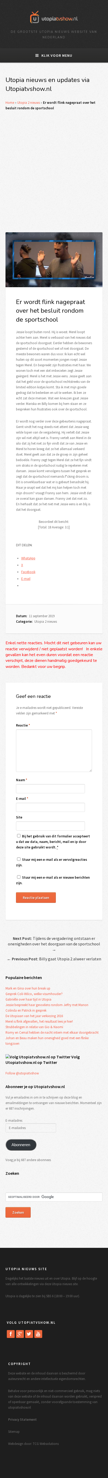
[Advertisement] (54, 171)
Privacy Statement (22, 1419)
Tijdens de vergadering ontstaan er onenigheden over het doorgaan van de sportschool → (54, 944)
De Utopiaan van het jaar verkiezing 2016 (34, 1016)
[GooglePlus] (20, 1334)
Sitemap (14, 1431)
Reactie (23, 725)
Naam (21, 780)
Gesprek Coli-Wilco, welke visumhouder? (34, 994)
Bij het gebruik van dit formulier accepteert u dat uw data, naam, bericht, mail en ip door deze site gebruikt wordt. (53, 841)
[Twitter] (29, 1334)
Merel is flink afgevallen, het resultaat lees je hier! (39, 1021)
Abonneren (21, 1145)
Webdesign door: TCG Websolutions (33, 1443)
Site (19, 817)
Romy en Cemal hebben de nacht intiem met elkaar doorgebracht (52, 1032)
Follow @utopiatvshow (22, 1073)
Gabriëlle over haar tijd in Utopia (28, 999)
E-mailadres (14, 1120)
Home (10, 102)
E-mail (22, 798)
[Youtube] (38, 1334)
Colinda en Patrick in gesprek (26, 1010)
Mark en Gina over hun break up (28, 988)
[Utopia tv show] (54, 25)
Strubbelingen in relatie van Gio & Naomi (34, 1027)
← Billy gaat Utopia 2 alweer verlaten (54, 958)
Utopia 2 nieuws (28, 102)
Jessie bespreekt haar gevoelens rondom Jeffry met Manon (47, 1005)
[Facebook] (11, 1334)
